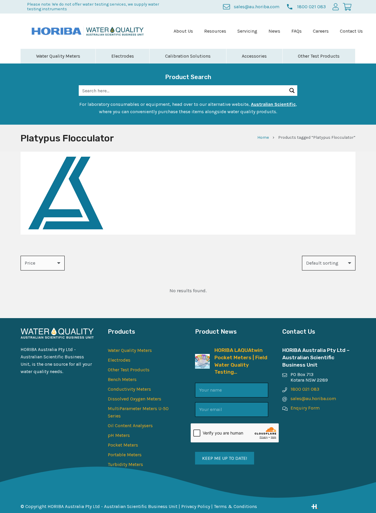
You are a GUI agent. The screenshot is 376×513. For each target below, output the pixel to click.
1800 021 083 (305, 389)
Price (30, 263)
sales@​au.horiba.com (313, 398)
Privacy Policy (195, 506)
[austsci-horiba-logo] (56, 31)
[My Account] (336, 6)
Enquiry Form (305, 408)
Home (263, 137)
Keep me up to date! (224, 458)
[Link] (333, 506)
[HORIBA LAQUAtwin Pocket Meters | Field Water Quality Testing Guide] (202, 357)
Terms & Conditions (235, 506)
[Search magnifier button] (292, 91)
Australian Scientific (273, 104)
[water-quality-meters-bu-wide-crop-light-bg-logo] (115, 31)
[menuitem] (183, 31)
